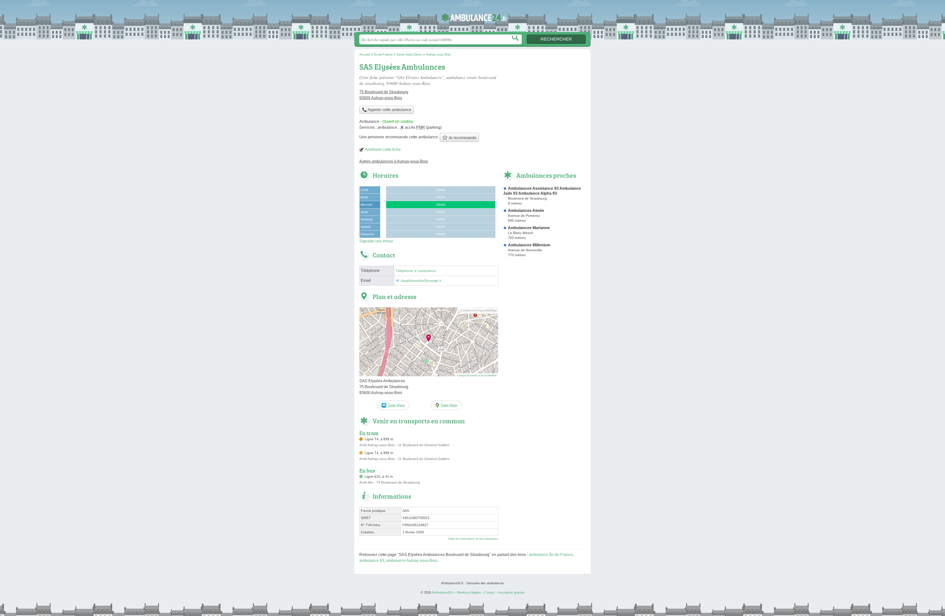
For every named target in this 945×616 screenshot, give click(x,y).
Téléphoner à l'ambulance (415, 271)
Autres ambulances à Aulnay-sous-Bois (393, 161)
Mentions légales (469, 592)
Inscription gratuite (511, 592)
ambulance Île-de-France (551, 555)
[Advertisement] (544, 299)
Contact (489, 592)
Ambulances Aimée (526, 210)
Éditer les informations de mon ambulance (473, 538)
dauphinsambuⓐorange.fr (421, 281)
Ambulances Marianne (529, 228)
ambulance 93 (371, 560)
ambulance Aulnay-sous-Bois (411, 560)
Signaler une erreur (376, 241)
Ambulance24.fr (472, 17)
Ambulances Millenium (529, 245)
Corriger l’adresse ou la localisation (477, 375)
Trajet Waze (396, 405)
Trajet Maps (449, 405)
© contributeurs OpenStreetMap (478, 310)
